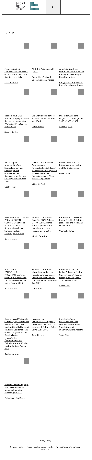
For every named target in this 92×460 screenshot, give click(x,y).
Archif (51, 447)
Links (21, 447)
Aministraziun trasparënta (68, 447)
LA (52, 7)
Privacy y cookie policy (36, 447)
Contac (13, 447)
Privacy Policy (45, 440)
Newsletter (44, 449)
